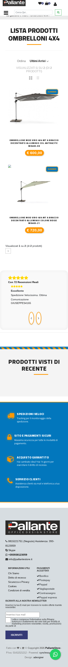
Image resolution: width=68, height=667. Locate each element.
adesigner (38, 657)
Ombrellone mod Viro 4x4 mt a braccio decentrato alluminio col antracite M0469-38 (34, 143)
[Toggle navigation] (6, 13)
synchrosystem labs (50, 652)
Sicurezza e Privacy (18, 582)
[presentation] (31, 318)
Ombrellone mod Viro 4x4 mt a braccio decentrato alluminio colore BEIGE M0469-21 (34, 220)
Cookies (12, 586)
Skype (11, 550)
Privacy (50, 619)
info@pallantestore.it (20, 559)
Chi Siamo (13, 573)
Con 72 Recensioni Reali (23, 282)
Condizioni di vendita (19, 590)
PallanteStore (52, 648)
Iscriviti (16, 634)
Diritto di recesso (17, 577)
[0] (40, 3)
